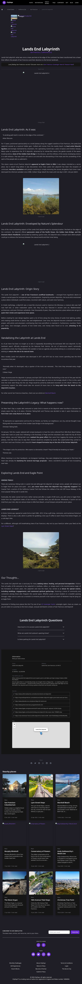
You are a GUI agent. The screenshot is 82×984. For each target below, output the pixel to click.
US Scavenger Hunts (48, 604)
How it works (47, 2)
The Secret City (66, 969)
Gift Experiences (15, 966)
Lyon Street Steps (7, 526)
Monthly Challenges (15, 963)
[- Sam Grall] (25, 16)
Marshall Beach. (50, 393)
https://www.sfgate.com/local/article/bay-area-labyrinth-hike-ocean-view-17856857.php (38, 712)
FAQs (54, 2)
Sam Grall (41, 216)
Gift (67, 2)
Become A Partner (41, 969)
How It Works (15, 969)
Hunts (31, 2)
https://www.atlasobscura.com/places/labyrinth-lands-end (30, 701)
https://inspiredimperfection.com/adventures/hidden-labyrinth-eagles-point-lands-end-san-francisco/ (42, 697)
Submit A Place (41, 972)
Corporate (60, 2)
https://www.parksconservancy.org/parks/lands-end (29, 705)
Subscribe (75, 932)
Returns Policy (41, 966)
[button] (41, 733)
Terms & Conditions (67, 963)
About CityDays (41, 963)
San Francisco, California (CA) (41, 52)
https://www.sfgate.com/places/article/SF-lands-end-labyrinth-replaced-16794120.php (38, 708)
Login (76, 2)
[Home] (2, 9)
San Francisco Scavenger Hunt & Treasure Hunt (58, 64)
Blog (71, 2)
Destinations (39, 2)
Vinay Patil (41, 122)
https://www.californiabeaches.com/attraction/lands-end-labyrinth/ (33, 694)
